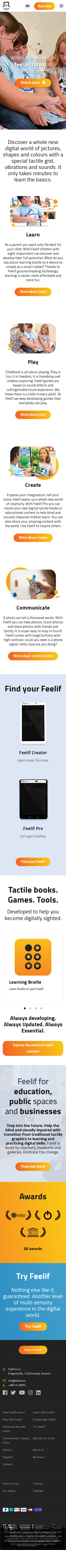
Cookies (38, 1483)
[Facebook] (5, 1393)
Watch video (31, 82)
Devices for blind (44, 1438)
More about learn (33, 291)
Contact (7, 1464)
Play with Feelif (12, 1419)
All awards (33, 1248)
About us (38, 1450)
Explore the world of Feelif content (33, 1048)
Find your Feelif (33, 688)
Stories (7, 1450)
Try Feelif (33, 1275)
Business (39, 1457)
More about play (33, 414)
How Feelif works (14, 1412)
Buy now (44, 5)
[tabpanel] (33, 968)
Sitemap (38, 1491)
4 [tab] (40, 1008)
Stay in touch (33, 1349)
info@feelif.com (16, 1381)
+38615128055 (17, 1385)
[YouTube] (22, 1393)
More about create (33, 537)
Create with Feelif (44, 1419)
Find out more (33, 1166)
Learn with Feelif (43, 1412)
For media (9, 1491)
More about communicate (33, 655)
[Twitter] (13, 1393)
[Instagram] (30, 1393)
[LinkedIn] (38, 1393)
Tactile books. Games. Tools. (33, 894)
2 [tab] (29, 1008)
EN (28, 5)
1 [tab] (24, 1008)
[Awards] (18, 1215)
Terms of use (11, 1483)
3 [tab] (35, 1008)
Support (8, 1457)
